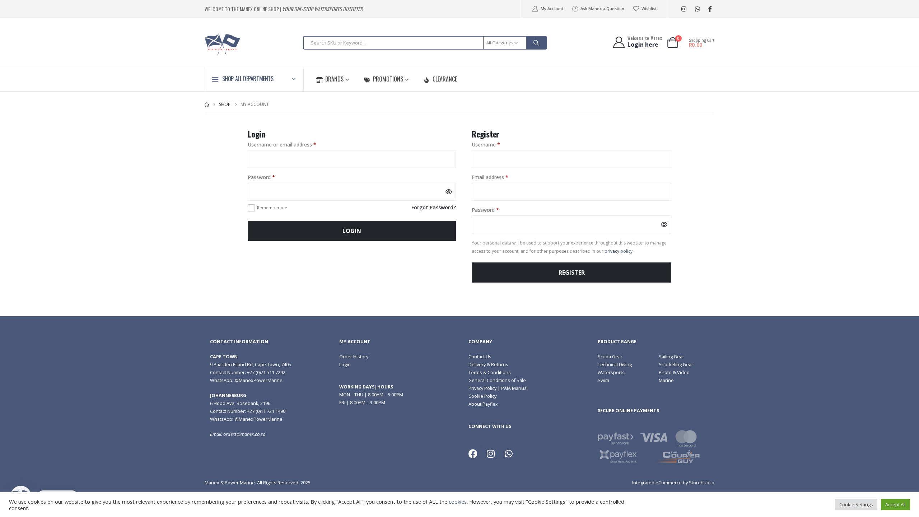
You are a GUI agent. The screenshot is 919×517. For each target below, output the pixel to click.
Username (496, 144)
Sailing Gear (671, 357)
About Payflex (483, 404)
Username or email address (292, 144)
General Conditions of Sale (497, 380)
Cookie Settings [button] (856, 504)
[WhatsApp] (697, 9)
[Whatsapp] (509, 454)
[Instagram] (683, 9)
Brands (334, 79)
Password (271, 177)
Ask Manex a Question (602, 8)
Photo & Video (674, 372)
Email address (500, 177)
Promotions (388, 79)
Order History (353, 357)
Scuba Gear (610, 357)
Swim (603, 380)
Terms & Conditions (489, 372)
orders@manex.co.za (244, 434)
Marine (666, 380)
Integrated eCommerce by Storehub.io (673, 483)
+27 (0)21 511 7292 (266, 372)
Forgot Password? (433, 207)
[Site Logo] (223, 44)
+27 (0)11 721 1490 (266, 411)
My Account (552, 8)
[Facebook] (709, 9)
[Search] (536, 43)
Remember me (272, 208)
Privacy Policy (482, 388)
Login (351, 231)
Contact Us (479, 357)
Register (572, 272)
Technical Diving (615, 365)
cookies (458, 501)
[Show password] (449, 192)
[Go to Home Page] (207, 104)
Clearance (445, 79)
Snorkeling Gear (676, 365)
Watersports (611, 372)
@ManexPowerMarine (258, 380)
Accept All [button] (895, 504)
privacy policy (619, 251)
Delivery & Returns (488, 365)
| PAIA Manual (512, 388)
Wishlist (649, 8)
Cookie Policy (482, 396)
